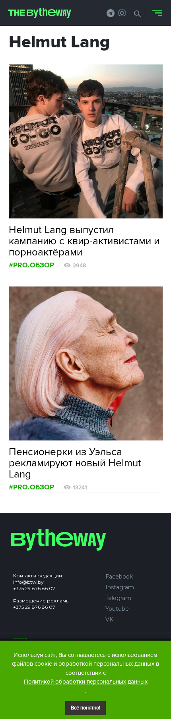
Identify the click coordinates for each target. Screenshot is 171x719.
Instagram (119, 587)
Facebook (119, 576)
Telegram (118, 598)
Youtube (117, 608)
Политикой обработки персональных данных (86, 681)
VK (109, 619)
